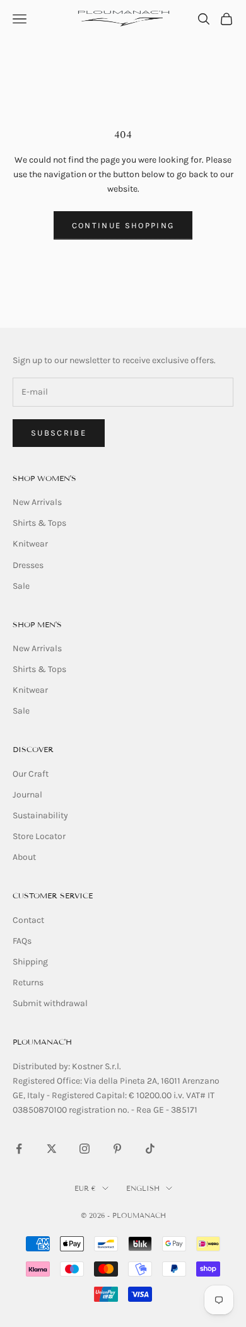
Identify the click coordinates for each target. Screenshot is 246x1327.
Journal (27, 794)
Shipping (30, 961)
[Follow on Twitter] (51, 1148)
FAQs (22, 941)
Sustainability (40, 815)
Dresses (28, 565)
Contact (28, 920)
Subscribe (58, 433)
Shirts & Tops (39, 523)
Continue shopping (123, 225)
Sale (21, 586)
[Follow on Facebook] (19, 1148)
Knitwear (30, 543)
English (143, 1188)
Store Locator (39, 836)
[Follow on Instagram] (84, 1148)
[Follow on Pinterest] (117, 1148)
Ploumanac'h (42, 1041)
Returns (28, 982)
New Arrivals (37, 502)
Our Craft (31, 773)
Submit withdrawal (50, 1003)
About (24, 857)
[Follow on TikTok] (150, 1148)
